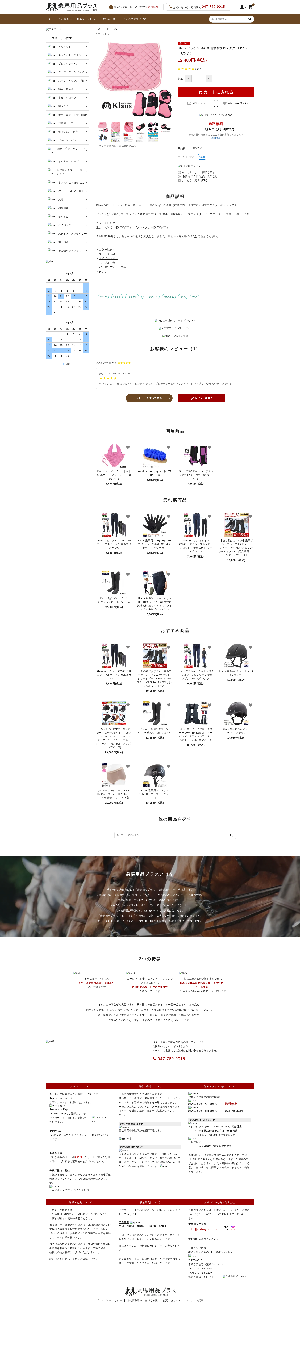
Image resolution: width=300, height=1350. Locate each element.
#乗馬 (183, 297)
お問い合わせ (107, 19)
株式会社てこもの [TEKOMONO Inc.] (211, 1252)
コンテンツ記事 (194, 1300)
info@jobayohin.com (205, 1229)
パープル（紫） (108, 262)
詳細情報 (216, 138)
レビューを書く (201, 398)
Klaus (108, 34)
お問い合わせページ (225, 1210)
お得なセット (84, 19)
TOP (98, 34)
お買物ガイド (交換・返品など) (198, 176)
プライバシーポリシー (109, 1300)
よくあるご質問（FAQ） (135, 19)
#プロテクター (150, 297)
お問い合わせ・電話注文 (196, 7)
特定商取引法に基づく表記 (142, 1300)
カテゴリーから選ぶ (57, 19)
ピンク (103, 271)
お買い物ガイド (172, 1300)
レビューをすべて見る (149, 398)
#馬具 (194, 297)
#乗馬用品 (169, 297)
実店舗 (202, 1238)
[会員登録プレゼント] (190, 165)
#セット (117, 297)
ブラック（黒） (108, 253)
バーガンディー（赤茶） (114, 267)
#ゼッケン (132, 297)
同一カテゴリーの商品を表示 (196, 172)
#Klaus (103, 297)
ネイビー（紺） (108, 258)
